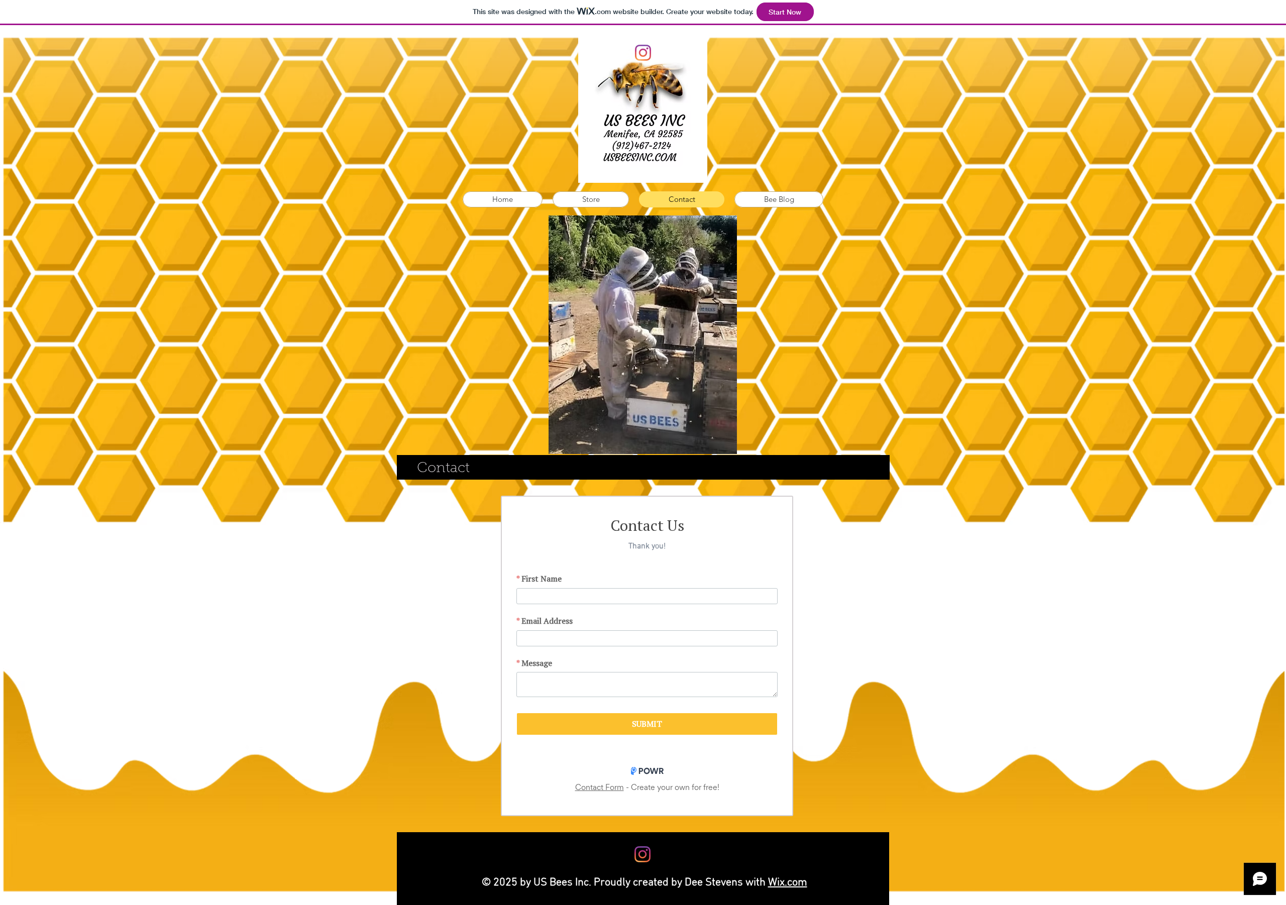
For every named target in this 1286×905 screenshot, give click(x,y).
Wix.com (787, 882)
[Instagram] (643, 53)
